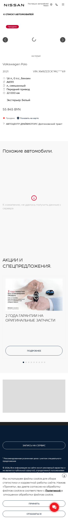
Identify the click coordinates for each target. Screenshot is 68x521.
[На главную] (14, 4)
